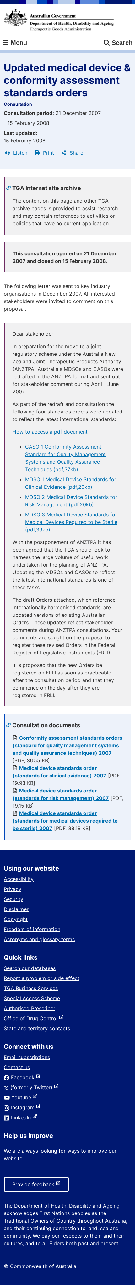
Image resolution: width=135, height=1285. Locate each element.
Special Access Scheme (32, 998)
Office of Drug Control (32, 1018)
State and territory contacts (37, 1028)
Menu (18, 42)
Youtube (22, 1097)
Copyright (16, 919)
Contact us (17, 1067)
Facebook (24, 1077)
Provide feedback (34, 1186)
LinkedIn (22, 1117)
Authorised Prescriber (29, 1008)
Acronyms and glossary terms (39, 939)
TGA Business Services (31, 988)
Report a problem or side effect (41, 978)
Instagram (24, 1107)
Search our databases (30, 968)
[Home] (59, 20)
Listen (19, 153)
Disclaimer (16, 909)
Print (47, 153)
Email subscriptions (27, 1057)
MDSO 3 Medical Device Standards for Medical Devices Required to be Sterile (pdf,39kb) (71, 522)
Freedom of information (32, 929)
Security (13, 899)
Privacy (12, 889)
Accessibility (19, 879)
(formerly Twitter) (32, 1087)
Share (75, 153)
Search (122, 42)
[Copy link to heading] (9, 188)
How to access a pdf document (50, 432)
